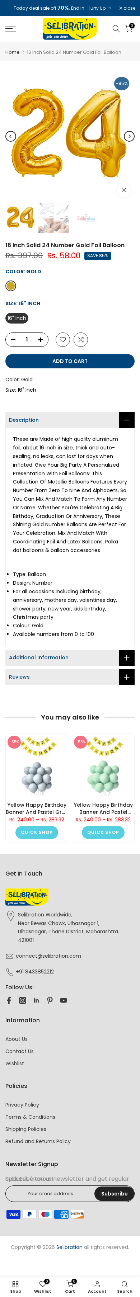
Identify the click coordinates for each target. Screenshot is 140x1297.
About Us (16, 1039)
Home (12, 52)
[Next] (129, 136)
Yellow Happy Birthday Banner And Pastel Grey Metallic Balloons (37, 808)
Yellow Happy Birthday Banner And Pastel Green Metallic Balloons (103, 808)
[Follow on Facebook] (9, 1000)
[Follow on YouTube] (63, 1000)
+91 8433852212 (35, 971)
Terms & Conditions (30, 1117)
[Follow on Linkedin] (36, 1000)
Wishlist (14, 1063)
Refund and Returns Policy (38, 1141)
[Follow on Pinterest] (49, 1000)
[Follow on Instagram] (22, 1000)
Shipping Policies (25, 1129)
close (128, 8)
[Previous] (10, 136)
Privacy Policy (22, 1104)
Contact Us (19, 1051)
